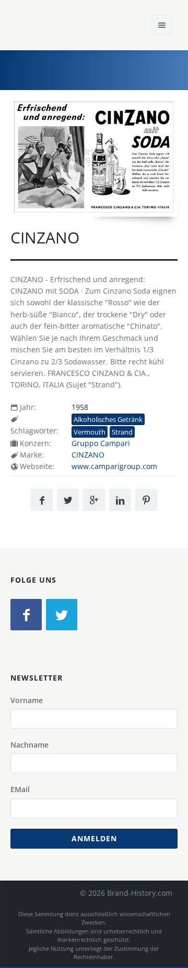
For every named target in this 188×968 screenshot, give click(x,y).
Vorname (26, 700)
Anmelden (94, 838)
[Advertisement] (101, 68)
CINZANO (88, 455)
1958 (80, 407)
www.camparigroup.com (114, 466)
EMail (20, 789)
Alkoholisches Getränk (108, 419)
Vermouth (89, 432)
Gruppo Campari (101, 443)
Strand (122, 432)
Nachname (29, 745)
